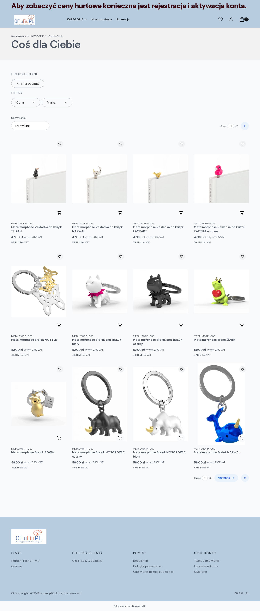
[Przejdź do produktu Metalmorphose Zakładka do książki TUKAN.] (38, 179)
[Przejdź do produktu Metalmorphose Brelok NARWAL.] (221, 404)
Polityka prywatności (148, 566)
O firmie (16, 566)
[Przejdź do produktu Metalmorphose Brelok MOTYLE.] (38, 291)
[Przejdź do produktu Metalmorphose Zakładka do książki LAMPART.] (160, 179)
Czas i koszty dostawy (87, 560)
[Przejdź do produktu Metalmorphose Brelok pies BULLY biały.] (99, 291)
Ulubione (200, 572)
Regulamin (140, 560)
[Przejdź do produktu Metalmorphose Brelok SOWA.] (38, 404)
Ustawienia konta (206, 566)
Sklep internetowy (129, 606)
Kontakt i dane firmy (25, 560)
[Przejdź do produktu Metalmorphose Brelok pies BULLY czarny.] (160, 291)
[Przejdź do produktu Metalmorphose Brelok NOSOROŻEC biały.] (160, 404)
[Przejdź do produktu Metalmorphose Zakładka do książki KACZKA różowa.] (221, 179)
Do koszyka (59, 213)
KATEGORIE (37, 36)
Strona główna (18, 36)
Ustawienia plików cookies (152, 572)
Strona (223, 125)
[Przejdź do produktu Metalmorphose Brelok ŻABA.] (221, 291)
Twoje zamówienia (206, 560)
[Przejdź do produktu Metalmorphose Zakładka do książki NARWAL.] (99, 179)
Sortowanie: (18, 118)
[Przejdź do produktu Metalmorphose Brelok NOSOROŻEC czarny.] (99, 404)
